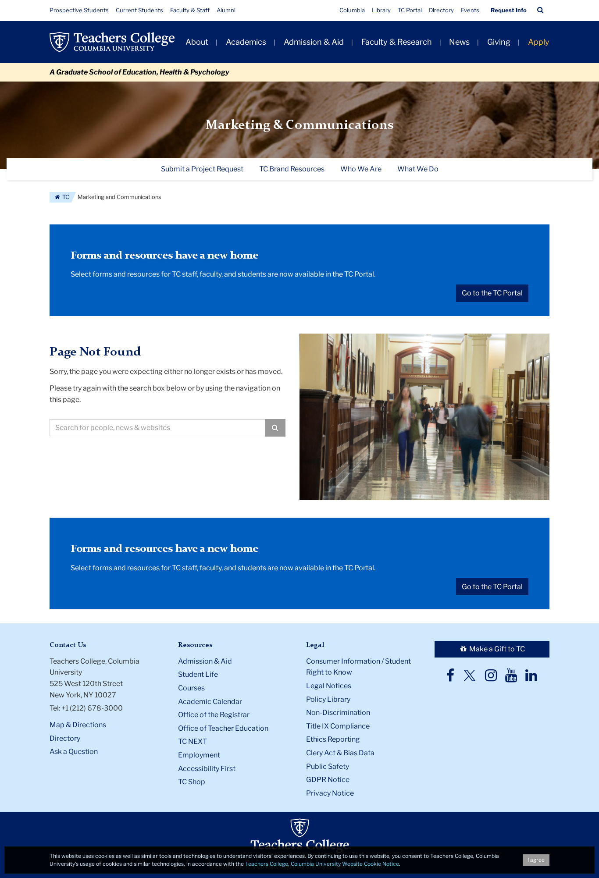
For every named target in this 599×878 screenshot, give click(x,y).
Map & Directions (78, 725)
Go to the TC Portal (492, 293)
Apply (538, 41)
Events (470, 10)
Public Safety (327, 766)
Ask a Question (74, 751)
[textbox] (157, 427)
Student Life (198, 674)
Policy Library (328, 699)
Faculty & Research (396, 41)
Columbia (352, 10)
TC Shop (191, 782)
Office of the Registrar (214, 715)
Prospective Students (79, 10)
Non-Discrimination (338, 712)
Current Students (139, 10)
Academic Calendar (210, 701)
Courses (191, 688)
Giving (498, 41)
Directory (441, 10)
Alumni (226, 10)
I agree (536, 860)
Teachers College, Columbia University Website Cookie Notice (322, 863)
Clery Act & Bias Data (340, 753)
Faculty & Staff (190, 10)
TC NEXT (192, 741)
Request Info (509, 10)
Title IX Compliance (338, 726)
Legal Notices (328, 686)
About (196, 41)
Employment (199, 755)
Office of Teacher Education (223, 728)
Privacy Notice (330, 793)
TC (65, 197)
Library (381, 10)
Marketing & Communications (300, 125)
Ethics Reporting (333, 739)
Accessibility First (206, 768)
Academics (246, 41)
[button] (540, 10)
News (459, 41)
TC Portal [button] (410, 10)
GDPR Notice (327, 779)
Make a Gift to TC (496, 649)
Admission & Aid (314, 41)
